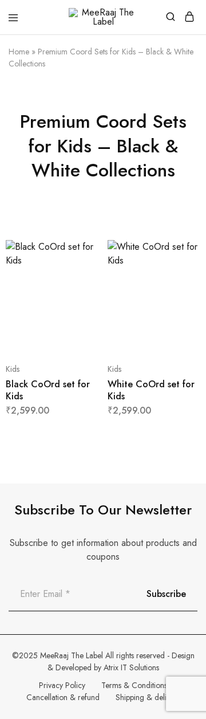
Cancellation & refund (63, 697)
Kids (12, 369)
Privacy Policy (62, 685)
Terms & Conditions (134, 685)
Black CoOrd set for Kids (48, 390)
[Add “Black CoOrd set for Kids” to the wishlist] (78, 296)
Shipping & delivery (148, 697)
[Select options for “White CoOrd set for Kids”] (179, 253)
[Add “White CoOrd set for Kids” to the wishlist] (179, 296)
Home (19, 51)
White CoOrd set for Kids (151, 390)
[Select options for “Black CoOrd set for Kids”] (78, 253)
